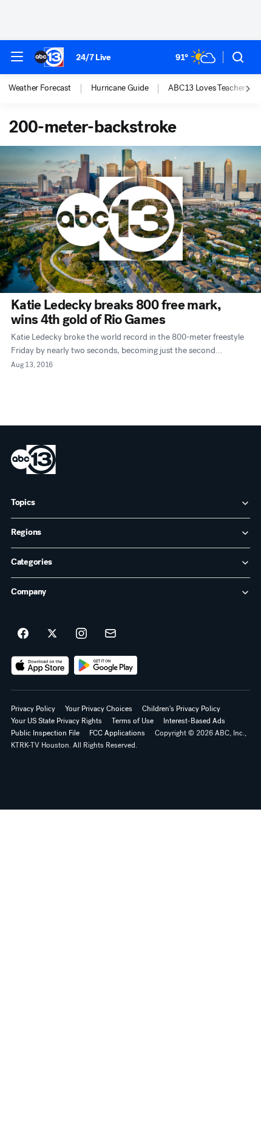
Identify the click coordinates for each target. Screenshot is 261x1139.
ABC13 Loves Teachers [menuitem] (208, 88)
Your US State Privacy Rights (56, 720)
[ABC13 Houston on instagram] (81, 634)
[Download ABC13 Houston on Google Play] (106, 665)
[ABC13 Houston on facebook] (23, 634)
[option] (49, 89)
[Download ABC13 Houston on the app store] (40, 665)
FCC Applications (117, 733)
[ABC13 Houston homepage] (49, 57)
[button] (17, 56)
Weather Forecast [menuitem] (39, 88)
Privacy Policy (33, 708)
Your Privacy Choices (98, 708)
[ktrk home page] (33, 459)
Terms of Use (133, 720)
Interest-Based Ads (194, 720)
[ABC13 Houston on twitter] (52, 634)
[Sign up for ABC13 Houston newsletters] (110, 634)
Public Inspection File (45, 733)
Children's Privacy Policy (181, 708)
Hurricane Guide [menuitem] (120, 88)
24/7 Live (93, 57)
